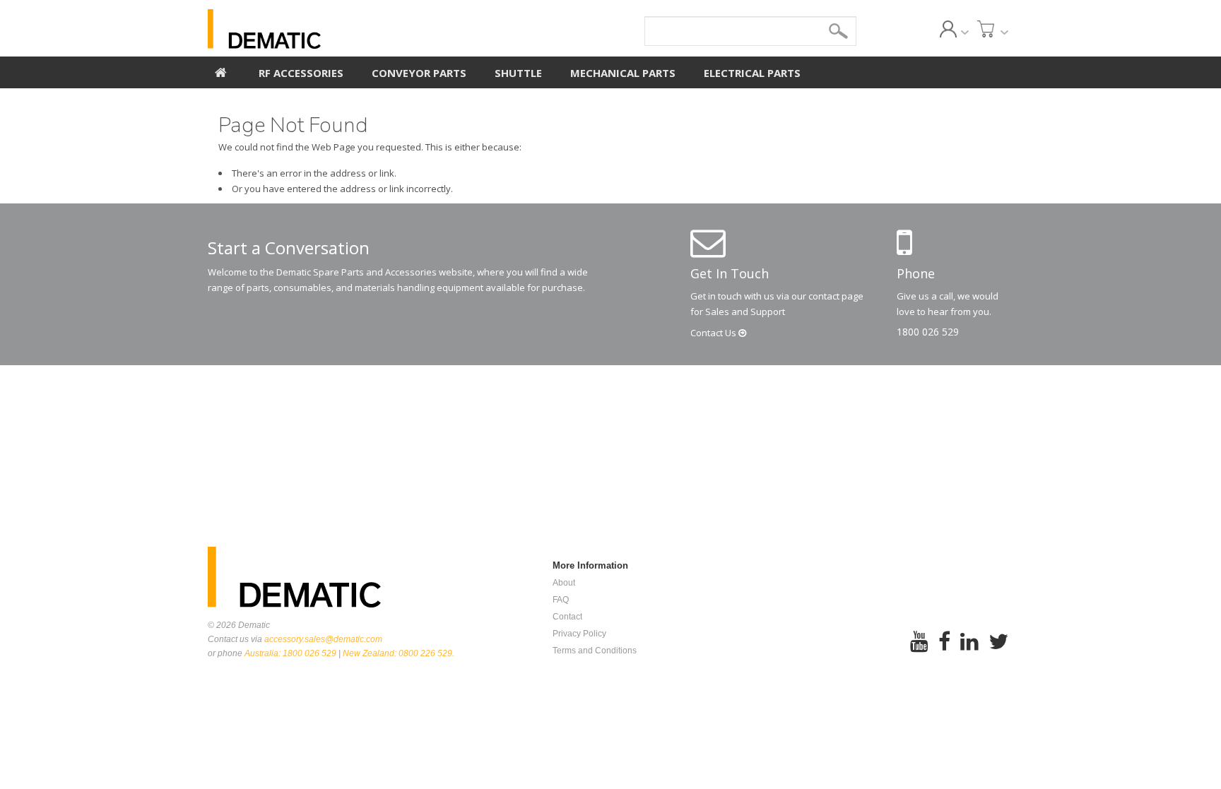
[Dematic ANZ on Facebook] (944, 650)
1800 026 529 (928, 331)
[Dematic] (328, 29)
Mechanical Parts (623, 73)
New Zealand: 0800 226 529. (398, 653)
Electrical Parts (752, 73)
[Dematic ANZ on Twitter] (998, 650)
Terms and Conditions (595, 650)
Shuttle (518, 73)
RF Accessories (301, 73)
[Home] (221, 71)
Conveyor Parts (419, 73)
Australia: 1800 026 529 (290, 653)
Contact (714, 332)
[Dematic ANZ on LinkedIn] (969, 650)
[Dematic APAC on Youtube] (919, 650)
